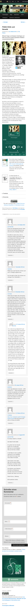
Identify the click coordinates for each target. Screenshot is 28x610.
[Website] (20, 68)
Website (6, 536)
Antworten (10, 255)
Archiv (22, 14)
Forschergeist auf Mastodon (8, 605)
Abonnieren (16, 14)
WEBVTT (15, 189)
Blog (11, 14)
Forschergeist (5, 14)
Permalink (22, 209)
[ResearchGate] (18, 68)
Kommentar (8, 503)
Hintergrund (4, 17)
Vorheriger (5, 22)
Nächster (23, 22)
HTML (10, 189)
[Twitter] (16, 68)
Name (7, 521)
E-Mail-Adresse (8, 529)
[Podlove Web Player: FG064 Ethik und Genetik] (14, 140)
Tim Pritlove (15, 208)
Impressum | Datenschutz (14, 17)
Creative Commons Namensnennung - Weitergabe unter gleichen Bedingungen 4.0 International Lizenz (14, 598)
